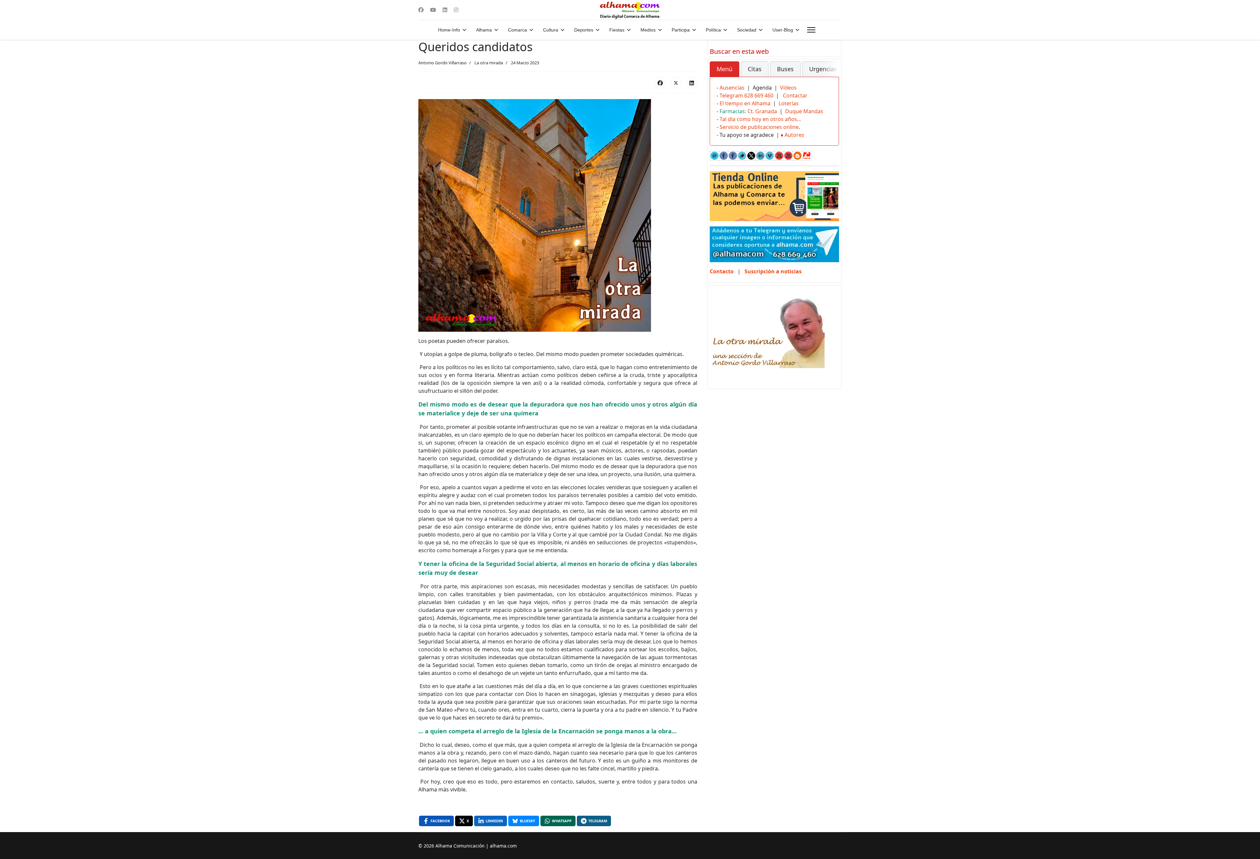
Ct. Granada (762, 111)
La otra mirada (488, 63)
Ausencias (732, 87)
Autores (794, 134)
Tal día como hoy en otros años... (760, 119)
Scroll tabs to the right (831, 73)
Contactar (795, 95)
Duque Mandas (804, 111)
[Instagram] (456, 9)
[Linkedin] (445, 9)
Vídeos (788, 87)
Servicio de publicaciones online (759, 127)
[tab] (724, 69)
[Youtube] (433, 9)
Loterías (789, 103)
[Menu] (811, 30)
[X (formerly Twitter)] (676, 82)
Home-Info (449, 29)
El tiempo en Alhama (745, 103)
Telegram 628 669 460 (746, 95)
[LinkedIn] (691, 82)
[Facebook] (421, 9)
